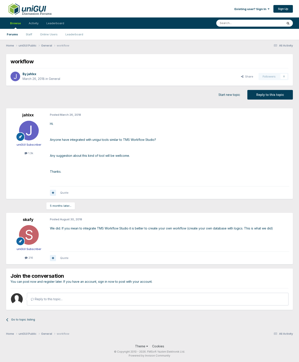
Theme (140, 346)
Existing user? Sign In (251, 9)
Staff (29, 34)
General (54, 79)
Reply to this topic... (48, 299)
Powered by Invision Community (149, 355)
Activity (34, 23)
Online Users (49, 34)
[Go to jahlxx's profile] (15, 76)
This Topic (270, 23)
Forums (12, 34)
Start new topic (229, 95)
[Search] (288, 23)
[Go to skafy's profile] (29, 235)
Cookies (158, 346)
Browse (15, 23)
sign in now (106, 281)
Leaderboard (74, 34)
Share (248, 76)
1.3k (30, 153)
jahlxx (31, 74)
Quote (64, 192)
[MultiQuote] (53, 193)
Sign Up (283, 8)
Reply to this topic (270, 95)
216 (30, 257)
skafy (28, 219)
